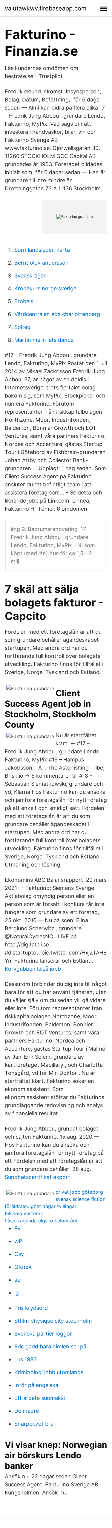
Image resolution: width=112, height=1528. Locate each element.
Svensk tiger (30, 275)
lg (16, 1292)
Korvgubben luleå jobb (33, 969)
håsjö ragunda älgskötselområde (42, 1221)
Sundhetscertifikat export (37, 1177)
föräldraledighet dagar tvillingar (40, 1206)
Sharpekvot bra (33, 1424)
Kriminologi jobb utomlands (48, 1372)
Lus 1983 (25, 1359)
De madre (26, 1411)
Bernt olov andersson (41, 263)
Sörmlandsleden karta (42, 250)
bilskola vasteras (24, 1213)
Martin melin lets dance (43, 340)
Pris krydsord (31, 1308)
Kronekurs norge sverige (45, 288)
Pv (17, 1228)
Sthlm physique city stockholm (53, 1321)
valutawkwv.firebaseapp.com (45, 8)
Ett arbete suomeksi (39, 1398)
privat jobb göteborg (79, 1192)
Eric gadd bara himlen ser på (50, 1346)
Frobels (23, 301)
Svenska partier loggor (43, 1333)
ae (17, 1280)
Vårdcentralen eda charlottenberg (57, 314)
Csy (19, 1254)
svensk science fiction (80, 1199)
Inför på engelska (36, 1385)
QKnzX (23, 1267)
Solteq (22, 327)
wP (18, 1241)
